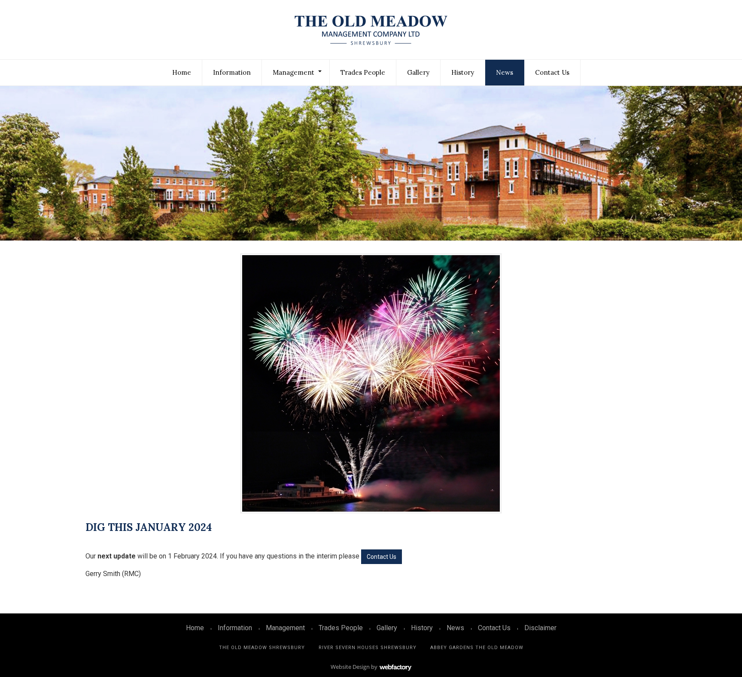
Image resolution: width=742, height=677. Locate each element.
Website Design (350, 667)
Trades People (363, 72)
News (504, 72)
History (462, 72)
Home (181, 72)
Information (232, 72)
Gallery (418, 72)
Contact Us (552, 72)
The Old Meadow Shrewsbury (262, 647)
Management (293, 72)
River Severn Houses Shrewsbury (368, 647)
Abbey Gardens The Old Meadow (476, 647)
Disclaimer (540, 628)
